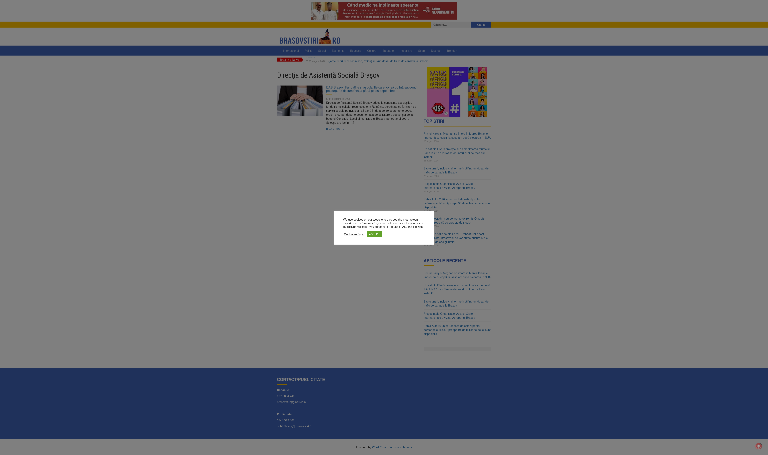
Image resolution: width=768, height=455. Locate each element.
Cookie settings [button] (354, 234)
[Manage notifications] (758, 446)
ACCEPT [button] (374, 234)
